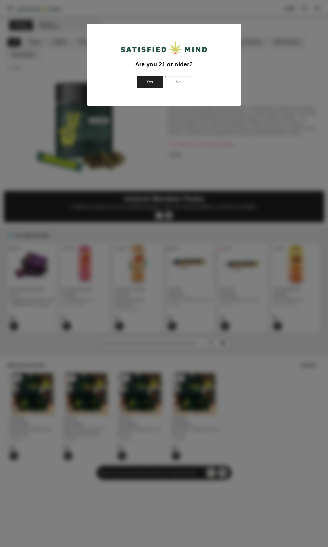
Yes (149, 82)
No (178, 82)
